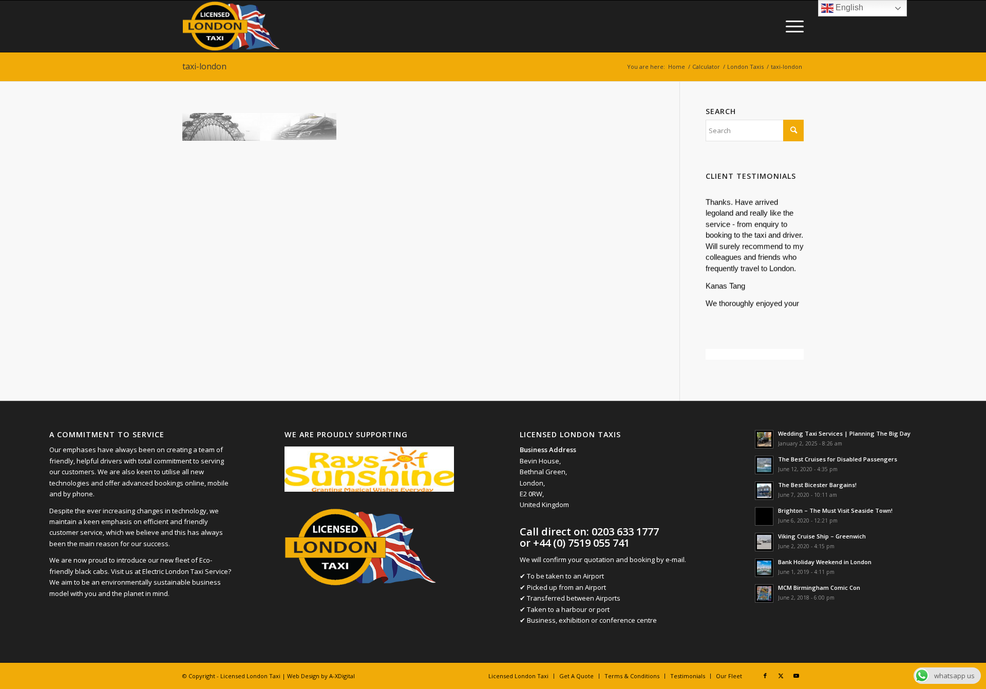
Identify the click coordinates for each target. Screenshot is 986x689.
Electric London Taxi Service (185, 571)
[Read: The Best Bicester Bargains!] (764, 490)
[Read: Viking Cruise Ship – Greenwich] (764, 542)
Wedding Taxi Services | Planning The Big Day (844, 433)
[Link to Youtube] (796, 675)
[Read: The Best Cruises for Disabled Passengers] (764, 465)
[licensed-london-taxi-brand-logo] (231, 26)
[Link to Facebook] (765, 675)
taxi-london (204, 66)
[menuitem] (791, 26)
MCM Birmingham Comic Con (819, 587)
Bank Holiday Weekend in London (824, 562)
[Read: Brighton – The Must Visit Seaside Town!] (764, 516)
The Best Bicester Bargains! (817, 485)
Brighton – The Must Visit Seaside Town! (835, 510)
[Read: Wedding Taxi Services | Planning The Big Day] (764, 439)
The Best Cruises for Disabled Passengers (837, 459)
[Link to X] (780, 675)
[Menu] (791, 26)
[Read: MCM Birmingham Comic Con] (764, 593)
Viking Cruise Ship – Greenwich (822, 536)
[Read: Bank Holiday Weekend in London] (764, 567)
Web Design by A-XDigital (321, 676)
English (848, 7)
